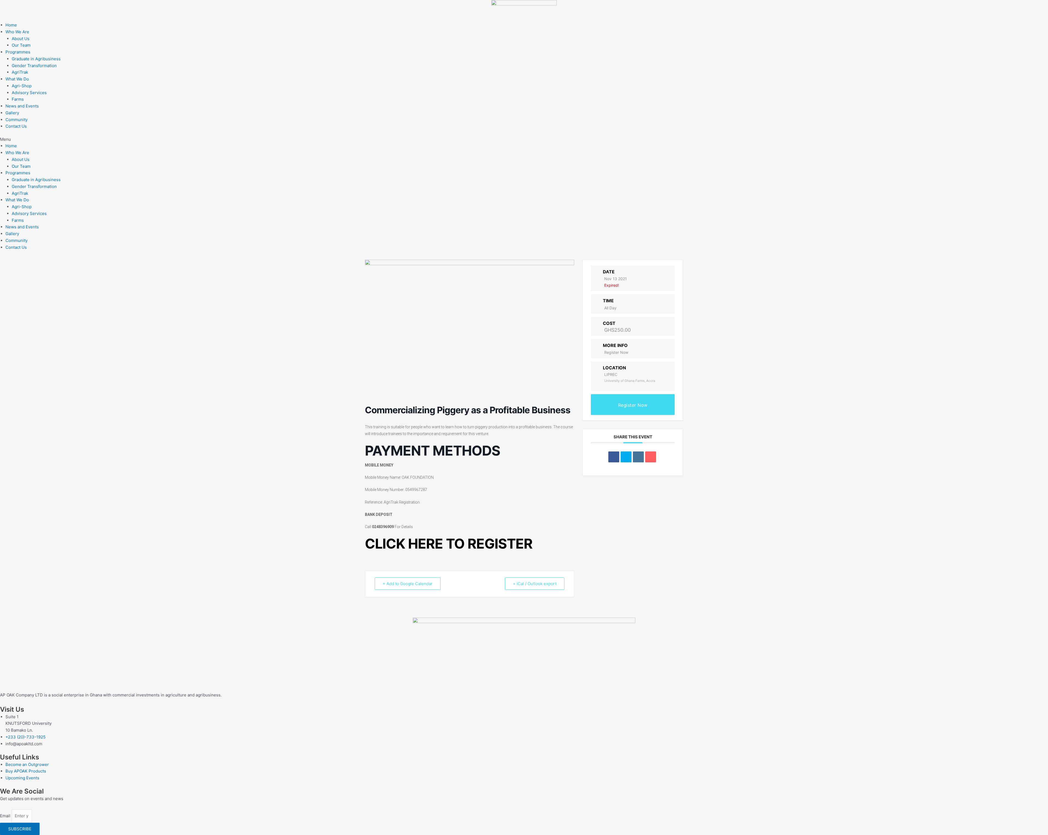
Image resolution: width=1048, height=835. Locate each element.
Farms (18, 99)
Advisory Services (29, 92)
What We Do (17, 79)
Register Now (616, 352)
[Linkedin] (638, 456)
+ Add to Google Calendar (408, 583)
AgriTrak (20, 72)
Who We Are (17, 31)
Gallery (12, 112)
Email (5, 815)
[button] (524, 139)
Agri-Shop (22, 85)
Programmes (17, 52)
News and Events (22, 106)
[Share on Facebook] (613, 456)
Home (11, 25)
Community (16, 119)
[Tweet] (626, 456)
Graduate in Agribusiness (36, 58)
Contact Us (16, 126)
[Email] (650, 456)
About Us (20, 38)
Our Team (21, 45)
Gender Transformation (34, 65)
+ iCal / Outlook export (534, 583)
